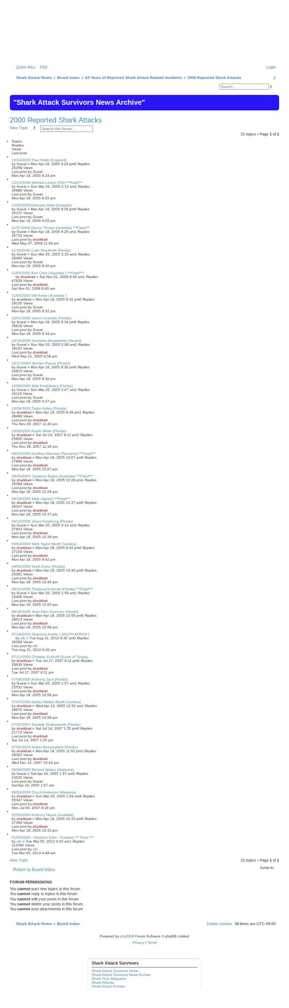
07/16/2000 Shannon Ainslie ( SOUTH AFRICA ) (50, 634)
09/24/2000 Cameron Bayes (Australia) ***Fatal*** (52, 476)
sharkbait (40, 239)
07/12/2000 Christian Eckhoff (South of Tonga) (50, 657)
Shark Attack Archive (108, 986)
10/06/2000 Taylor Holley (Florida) (39, 408)
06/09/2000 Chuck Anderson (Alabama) (44, 792)
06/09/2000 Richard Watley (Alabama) (43, 770)
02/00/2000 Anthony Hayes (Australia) (43, 815)
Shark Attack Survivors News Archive (121, 975)
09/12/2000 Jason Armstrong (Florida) (42, 521)
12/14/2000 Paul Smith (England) (39, 160)
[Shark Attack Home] (144, 38)
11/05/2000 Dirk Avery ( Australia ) (39, 295)
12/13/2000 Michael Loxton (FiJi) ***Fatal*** (47, 183)
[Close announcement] (273, 99)
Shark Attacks (103, 982)
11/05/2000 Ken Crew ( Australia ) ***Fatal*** (48, 273)
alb (22, 638)
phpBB (125, 936)
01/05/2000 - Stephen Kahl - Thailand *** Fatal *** (52, 837)
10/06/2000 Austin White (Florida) (39, 431)
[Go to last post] (45, 172)
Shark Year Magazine (109, 978)
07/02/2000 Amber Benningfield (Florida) (45, 747)
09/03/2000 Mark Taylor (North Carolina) (44, 544)
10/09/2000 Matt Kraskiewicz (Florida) (42, 386)
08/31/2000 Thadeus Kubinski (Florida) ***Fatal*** (52, 589)
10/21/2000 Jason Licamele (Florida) (41, 318)
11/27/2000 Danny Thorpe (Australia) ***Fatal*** (51, 228)
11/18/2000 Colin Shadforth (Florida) (41, 250)
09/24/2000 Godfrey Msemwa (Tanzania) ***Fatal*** (54, 453)
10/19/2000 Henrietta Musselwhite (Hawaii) (46, 341)
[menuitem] (42, 67)
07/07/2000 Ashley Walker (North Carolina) (46, 702)
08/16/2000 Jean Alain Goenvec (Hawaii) (45, 612)
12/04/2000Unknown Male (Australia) (42, 205)
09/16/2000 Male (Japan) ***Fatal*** (41, 499)
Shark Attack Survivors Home (115, 971)
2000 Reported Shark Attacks (56, 120)
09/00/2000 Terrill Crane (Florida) (38, 566)
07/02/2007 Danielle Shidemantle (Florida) (46, 724)
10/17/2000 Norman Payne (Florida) (41, 363)
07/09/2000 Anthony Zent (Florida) (40, 679)
